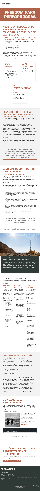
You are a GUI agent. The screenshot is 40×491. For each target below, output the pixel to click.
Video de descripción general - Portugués (26, 229)
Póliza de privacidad (22, 486)
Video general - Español (9, 229)
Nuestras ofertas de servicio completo (20, 436)
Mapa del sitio (17, 486)
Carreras (34, 474)
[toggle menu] (37, 4)
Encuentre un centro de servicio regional (28, 477)
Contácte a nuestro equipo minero (12, 460)
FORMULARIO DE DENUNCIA (20, 487)
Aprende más (24, 424)
